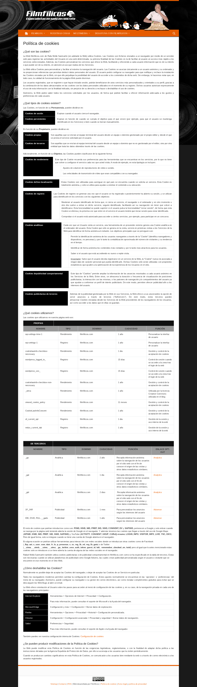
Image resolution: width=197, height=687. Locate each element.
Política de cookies (108, 684)
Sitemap (54, 684)
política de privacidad (137, 684)
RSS (69, 684)
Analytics (158, 457)
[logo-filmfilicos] (50, 15)
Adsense (158, 509)
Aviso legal (122, 684)
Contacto (62, 684)
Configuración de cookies (92, 636)
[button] (44, 33)
